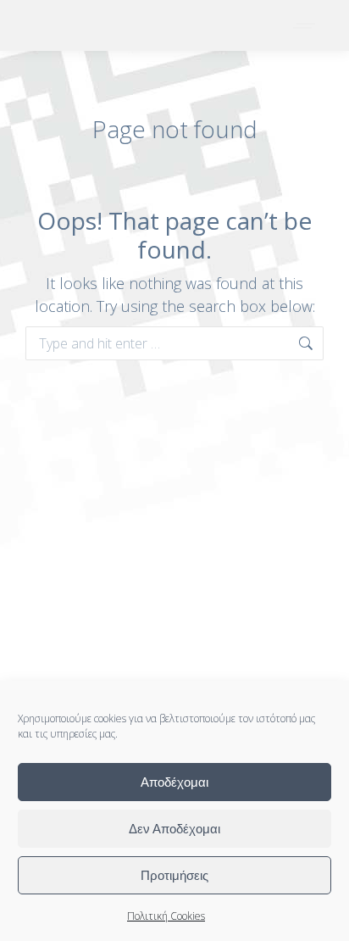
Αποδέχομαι (174, 782)
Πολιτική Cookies (166, 916)
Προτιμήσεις (174, 875)
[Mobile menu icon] (305, 25)
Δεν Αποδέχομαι (174, 828)
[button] (99, 12)
